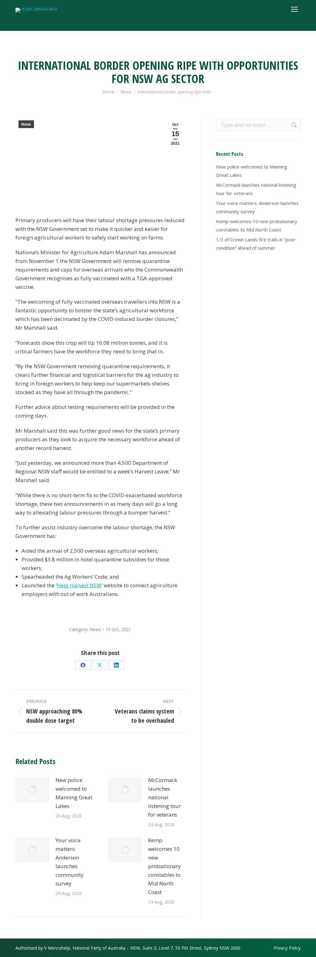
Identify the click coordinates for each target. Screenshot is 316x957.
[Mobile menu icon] (294, 9)
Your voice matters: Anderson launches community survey (70, 862)
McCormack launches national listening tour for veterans (164, 797)
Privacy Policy (287, 948)
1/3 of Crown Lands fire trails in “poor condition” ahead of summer (256, 243)
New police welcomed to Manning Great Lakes (74, 792)
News (26, 124)
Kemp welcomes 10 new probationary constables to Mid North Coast (164, 866)
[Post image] (32, 789)
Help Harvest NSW (79, 585)
